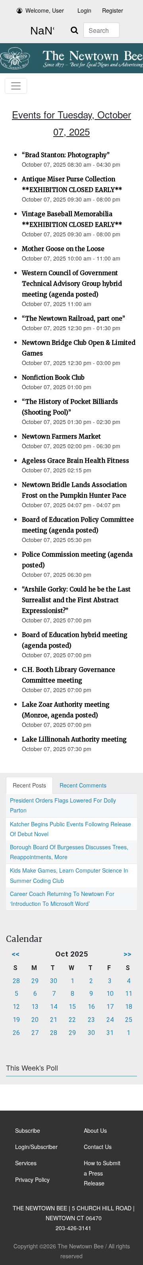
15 (72, 1006)
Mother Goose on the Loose (63, 249)
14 (53, 1006)
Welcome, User (44, 10)
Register (112, 10)
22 (72, 1019)
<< (15, 954)
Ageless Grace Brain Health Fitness (75, 460)
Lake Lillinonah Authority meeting (74, 739)
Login (84, 10)
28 (16, 981)
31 (110, 1033)
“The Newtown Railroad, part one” (73, 318)
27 (35, 1033)
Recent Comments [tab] (83, 785)
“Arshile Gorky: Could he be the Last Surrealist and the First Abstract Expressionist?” (76, 600)
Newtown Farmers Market (61, 436)
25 (128, 1019)
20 (35, 1019)
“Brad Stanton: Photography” (66, 155)
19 (16, 1019)
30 (53, 981)
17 (110, 1006)
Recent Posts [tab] (29, 785)
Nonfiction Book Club (53, 377)
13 (35, 1006)
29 (35, 981)
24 (110, 1019)
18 (128, 1006)
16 (91, 1006)
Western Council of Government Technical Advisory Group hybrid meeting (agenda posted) (72, 283)
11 (128, 993)
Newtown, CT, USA (40, 31)
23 (91, 1019)
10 (110, 993)
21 (53, 1019)
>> (127, 954)
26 (16, 1033)
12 (16, 1006)
